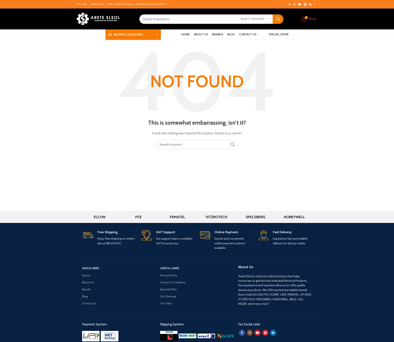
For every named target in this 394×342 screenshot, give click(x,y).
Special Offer (168, 289)
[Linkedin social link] (310, 4)
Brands (86, 289)
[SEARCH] (278, 19)
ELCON (99, 217)
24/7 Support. (166, 232)
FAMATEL (177, 217)
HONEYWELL (294, 217)
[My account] (298, 19)
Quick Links (90, 268)
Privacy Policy (168, 275)
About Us (88, 282)
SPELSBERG (255, 217)
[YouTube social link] (299, 4)
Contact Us (89, 303)
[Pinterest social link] (305, 4)
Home (86, 275)
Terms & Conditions (173, 282)
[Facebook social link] (289, 4)
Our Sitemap (168, 296)
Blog (85, 296)
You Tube (166, 303)
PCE (138, 217)
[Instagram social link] (294, 4)
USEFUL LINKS (169, 268)
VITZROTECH (216, 217)
